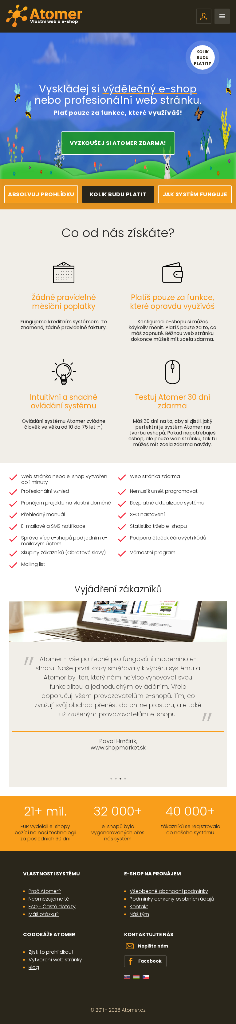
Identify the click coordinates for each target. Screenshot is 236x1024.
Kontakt (139, 906)
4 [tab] (125, 779)
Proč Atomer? (45, 891)
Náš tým (139, 914)
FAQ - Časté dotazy (52, 906)
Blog (34, 967)
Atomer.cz (134, 1010)
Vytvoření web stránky (55, 959)
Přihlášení (203, 16)
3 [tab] (120, 779)
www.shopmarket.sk (118, 747)
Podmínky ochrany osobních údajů (172, 898)
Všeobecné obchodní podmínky (169, 891)
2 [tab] (115, 779)
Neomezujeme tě (49, 898)
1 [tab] (111, 779)
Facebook (150, 961)
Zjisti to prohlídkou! (51, 952)
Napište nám (153, 946)
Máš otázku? (44, 914)
